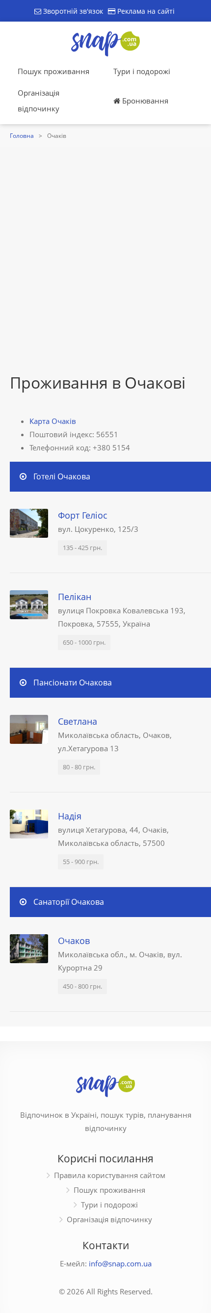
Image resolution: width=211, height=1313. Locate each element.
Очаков (74, 940)
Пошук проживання (53, 71)
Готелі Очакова (61, 476)
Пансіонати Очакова (72, 682)
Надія (69, 816)
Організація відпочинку (38, 100)
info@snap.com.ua (120, 1263)
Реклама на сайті (145, 11)
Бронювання (144, 100)
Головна (22, 135)
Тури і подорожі (141, 71)
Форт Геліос (82, 515)
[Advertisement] (105, 262)
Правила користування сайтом (109, 1175)
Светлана (77, 721)
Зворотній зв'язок (72, 11)
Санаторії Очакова (68, 901)
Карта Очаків (52, 421)
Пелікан (74, 597)
